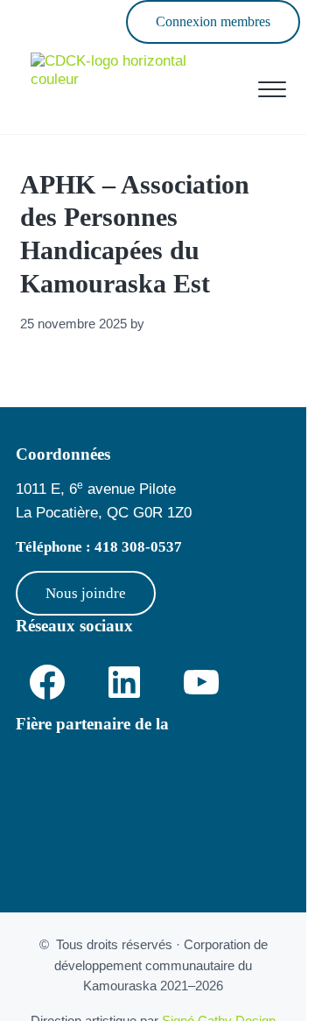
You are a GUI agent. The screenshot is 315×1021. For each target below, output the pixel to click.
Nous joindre (86, 593)
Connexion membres (213, 21)
